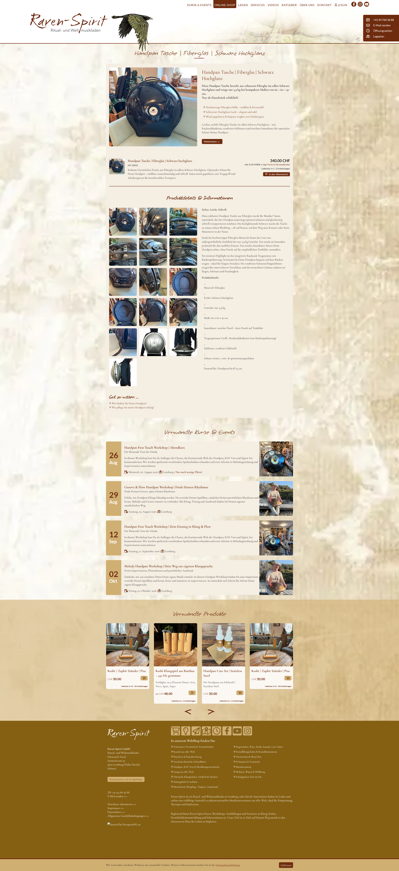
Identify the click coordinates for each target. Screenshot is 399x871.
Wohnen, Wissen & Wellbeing (250, 771)
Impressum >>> (116, 808)
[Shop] (175, 731)
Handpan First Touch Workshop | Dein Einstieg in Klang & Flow (167, 527)
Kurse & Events (199, 5)
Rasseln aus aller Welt (184, 751)
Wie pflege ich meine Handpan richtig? (133, 407)
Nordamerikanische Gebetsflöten (189, 761)
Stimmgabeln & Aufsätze (185, 781)
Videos (273, 5)
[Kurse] (185, 731)
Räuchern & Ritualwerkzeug (187, 756)
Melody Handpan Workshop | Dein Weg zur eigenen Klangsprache (168, 566)
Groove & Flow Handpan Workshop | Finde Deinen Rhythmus (166, 487)
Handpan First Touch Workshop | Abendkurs (154, 448)
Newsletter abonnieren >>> (122, 804)
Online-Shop (224, 5)
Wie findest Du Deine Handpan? (129, 403)
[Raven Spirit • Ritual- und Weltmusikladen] (69, 24)
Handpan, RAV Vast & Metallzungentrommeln (196, 766)
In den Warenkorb (278, 174)
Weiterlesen (210, 141)
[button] (188, 712)
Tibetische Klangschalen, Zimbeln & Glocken (195, 776)
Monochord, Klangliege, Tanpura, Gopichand (195, 786)
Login (342, 5)
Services (258, 5)
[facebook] (353, 4)
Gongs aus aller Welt (183, 771)
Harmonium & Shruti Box (248, 756)
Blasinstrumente (244, 766)
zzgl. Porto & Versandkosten (276, 164)
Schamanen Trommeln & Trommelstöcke (193, 746)
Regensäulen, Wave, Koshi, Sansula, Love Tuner (259, 746)
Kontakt (324, 5)
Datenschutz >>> (116, 812)
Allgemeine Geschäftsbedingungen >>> (128, 816)
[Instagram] (360, 4)
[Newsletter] (196, 731)
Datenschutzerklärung (228, 865)
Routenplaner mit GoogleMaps (126, 779)
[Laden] (216, 731)
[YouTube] (366, 4)
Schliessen (286, 865)
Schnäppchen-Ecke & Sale (249, 776)
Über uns (307, 5)
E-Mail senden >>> (117, 796)
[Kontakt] (206, 731)
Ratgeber (289, 5)
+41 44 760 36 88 (121, 792)
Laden (243, 5)
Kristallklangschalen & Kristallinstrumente (256, 751)
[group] (127, 656)
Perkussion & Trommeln (248, 761)
